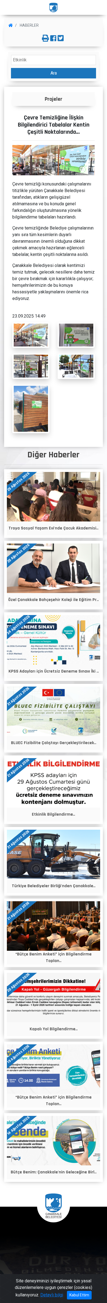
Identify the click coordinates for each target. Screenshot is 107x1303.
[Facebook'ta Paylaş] (53, 38)
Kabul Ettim (79, 1295)
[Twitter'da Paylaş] (61, 38)
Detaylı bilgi (51, 1294)
